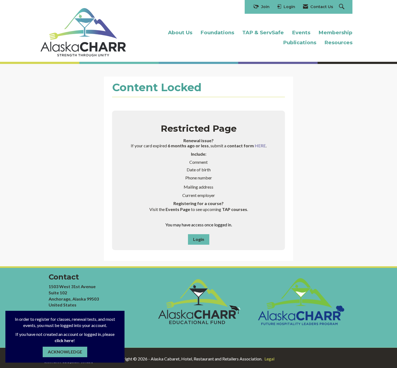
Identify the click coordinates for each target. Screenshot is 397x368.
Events (301, 32)
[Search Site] (342, 7)
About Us (180, 32)
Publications (299, 42)
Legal (269, 358)
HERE (260, 145)
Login (198, 239)
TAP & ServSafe (263, 32)
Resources (338, 42)
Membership (335, 32)
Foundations (217, 32)
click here (64, 340)
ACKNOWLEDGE (65, 351)
